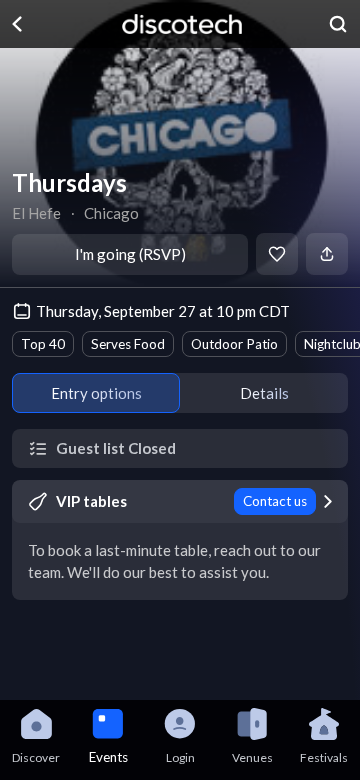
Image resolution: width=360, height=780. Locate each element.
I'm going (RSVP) (130, 254)
